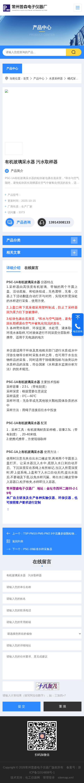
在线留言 (31, 268)
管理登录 (49, 777)
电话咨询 (77, 331)
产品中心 (12, 68)
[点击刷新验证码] (47, 686)
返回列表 (17, 541)
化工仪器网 (32, 777)
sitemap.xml (65, 777)
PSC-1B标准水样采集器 (37, 549)
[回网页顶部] (77, 317)
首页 (26, 78)
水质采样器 (56, 78)
